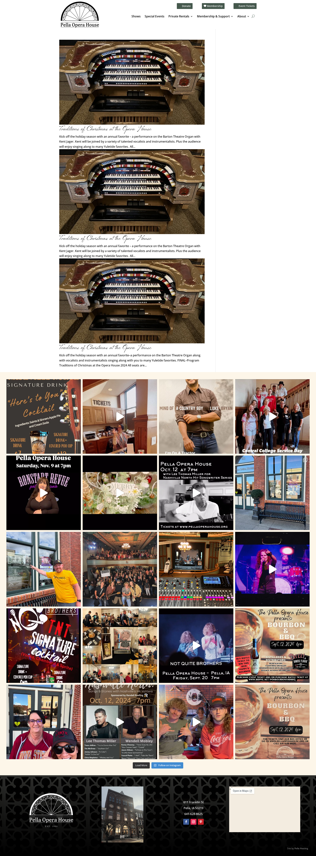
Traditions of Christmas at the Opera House (105, 129)
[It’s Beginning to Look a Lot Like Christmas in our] (120, 493)
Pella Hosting (301, 848)
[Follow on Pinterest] (201, 822)
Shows (136, 16)
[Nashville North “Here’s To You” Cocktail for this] (43, 416)
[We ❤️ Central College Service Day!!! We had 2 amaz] (272, 416)
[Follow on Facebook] (186, 822)
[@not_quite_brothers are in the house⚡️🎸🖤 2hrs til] (196, 569)
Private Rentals (178, 16)
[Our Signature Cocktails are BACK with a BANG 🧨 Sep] (43, 645)
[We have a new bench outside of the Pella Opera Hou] (272, 493)
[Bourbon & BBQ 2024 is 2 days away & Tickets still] (272, 645)
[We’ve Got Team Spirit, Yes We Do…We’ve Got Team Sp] (43, 722)
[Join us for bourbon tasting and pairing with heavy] (272, 722)
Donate (186, 6)
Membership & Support (213, 16)
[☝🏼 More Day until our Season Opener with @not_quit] (272, 569)
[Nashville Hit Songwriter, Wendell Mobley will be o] (196, 493)
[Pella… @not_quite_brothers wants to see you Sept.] (196, 722)
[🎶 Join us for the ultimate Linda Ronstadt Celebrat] (43, 493)
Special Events (154, 16)
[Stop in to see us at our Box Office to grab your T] (120, 416)
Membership (215, 6)
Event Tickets (247, 6)
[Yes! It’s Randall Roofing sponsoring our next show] (43, 569)
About (241, 16)
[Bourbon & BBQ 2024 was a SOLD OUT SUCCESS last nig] (120, 645)
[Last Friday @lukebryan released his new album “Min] (196, 416)
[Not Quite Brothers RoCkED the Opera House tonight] (120, 569)
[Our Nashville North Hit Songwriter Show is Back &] (120, 722)
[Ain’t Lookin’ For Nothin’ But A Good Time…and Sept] (196, 645)
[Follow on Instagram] (193, 822)
